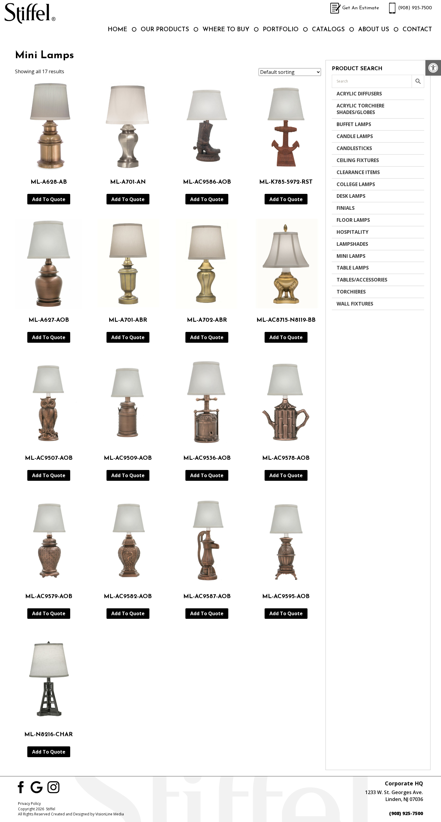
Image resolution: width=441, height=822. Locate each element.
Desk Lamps (351, 196)
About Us (373, 30)
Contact (417, 30)
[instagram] (53, 787)
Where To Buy (225, 30)
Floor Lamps (353, 220)
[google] (36, 787)
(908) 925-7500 (415, 8)
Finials (346, 208)
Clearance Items (358, 172)
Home (117, 30)
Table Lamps (353, 267)
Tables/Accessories (362, 279)
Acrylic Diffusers (359, 93)
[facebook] (20, 787)
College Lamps (356, 184)
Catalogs (328, 30)
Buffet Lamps (354, 124)
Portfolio (280, 30)
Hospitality (352, 232)
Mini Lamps (351, 256)
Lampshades (352, 244)
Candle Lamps (355, 136)
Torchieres (351, 291)
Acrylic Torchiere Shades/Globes (360, 109)
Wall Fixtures (355, 303)
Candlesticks (354, 148)
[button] (433, 68)
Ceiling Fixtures (358, 160)
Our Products (165, 30)
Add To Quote (48, 199)
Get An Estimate (360, 8)
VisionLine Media (109, 814)
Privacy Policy (29, 803)
